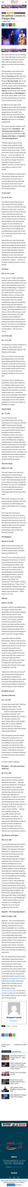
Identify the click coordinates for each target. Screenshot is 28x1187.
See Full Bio (13, 1021)
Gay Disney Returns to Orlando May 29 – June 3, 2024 (17, 1057)
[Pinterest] (10, 24)
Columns (8, 10)
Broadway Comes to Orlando (20, 1044)
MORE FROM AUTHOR (16, 1051)
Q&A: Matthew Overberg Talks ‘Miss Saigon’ (18, 1096)
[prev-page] (3, 1103)
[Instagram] (14, 1177)
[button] (2, 2)
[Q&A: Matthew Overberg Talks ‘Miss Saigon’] (5, 1096)
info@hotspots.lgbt (17, 1167)
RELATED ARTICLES (6, 1051)
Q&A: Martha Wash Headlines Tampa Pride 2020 (18, 1089)
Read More (18, 1185)
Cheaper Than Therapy (17, 10)
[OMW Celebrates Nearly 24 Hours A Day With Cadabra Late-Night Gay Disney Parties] (5, 1064)
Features (3, 1059)
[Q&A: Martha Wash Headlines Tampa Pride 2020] (5, 1089)
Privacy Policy (8, 1163)
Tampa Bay (14, 1026)
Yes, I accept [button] (11, 1185)
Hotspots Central (10, 12)
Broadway (8, 1026)
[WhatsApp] (13, 24)
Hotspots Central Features (20, 12)
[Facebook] (3, 24)
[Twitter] (6, 24)
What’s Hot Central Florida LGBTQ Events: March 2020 (17, 1081)
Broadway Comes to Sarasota (6, 1045)
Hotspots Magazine (18, 1163)
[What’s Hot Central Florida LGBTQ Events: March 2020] (5, 1081)
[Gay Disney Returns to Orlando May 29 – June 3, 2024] (5, 1057)
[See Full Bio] (18, 1021)
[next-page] (5, 1103)
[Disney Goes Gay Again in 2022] (5, 1074)
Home (3, 10)
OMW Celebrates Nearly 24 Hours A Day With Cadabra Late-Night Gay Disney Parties (18, 1066)
